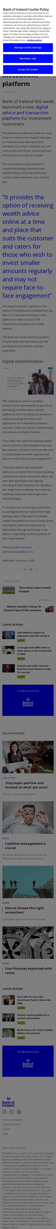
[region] (28, 38)
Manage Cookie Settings (28, 47)
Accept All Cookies (28, 69)
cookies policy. (34, 40)
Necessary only (28, 58)
